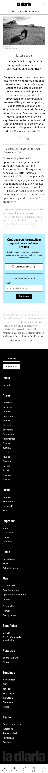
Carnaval (7, 407)
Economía (8, 429)
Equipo (6, 662)
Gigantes (7, 541)
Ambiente (8, 402)
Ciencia (7, 411)
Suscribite (11, 366)
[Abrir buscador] (43, 4)
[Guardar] (20, 138)
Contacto (7, 742)
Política (6, 465)
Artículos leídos (11, 568)
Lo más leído (9, 585)
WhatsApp (8, 693)
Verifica (7, 479)
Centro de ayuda (12, 724)
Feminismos (9, 438)
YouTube (7, 688)
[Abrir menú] (5, 4)
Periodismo (9, 558)
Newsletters (9, 679)
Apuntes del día (11, 590)
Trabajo (7, 475)
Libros (6, 452)
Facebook (8, 702)
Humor (6, 610)
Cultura (7, 420)
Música (6, 563)
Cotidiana (8, 416)
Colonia (7, 497)
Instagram (8, 697)
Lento (6, 537)
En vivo (6, 599)
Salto (5, 510)
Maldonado (9, 501)
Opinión (7, 461)
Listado (7, 632)
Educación (8, 434)
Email (8, 283)
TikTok (6, 706)
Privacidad (8, 737)
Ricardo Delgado (10, 149)
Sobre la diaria (11, 657)
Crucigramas (9, 615)
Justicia (7, 447)
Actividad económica (29, 11)
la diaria (13, 11)
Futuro (6, 443)
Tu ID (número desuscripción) (12, 639)
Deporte (7, 425)
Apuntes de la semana (15, 594)
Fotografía (8, 606)
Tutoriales (8, 728)
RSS (5, 684)
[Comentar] (27, 138)
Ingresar (11, 358)
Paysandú (8, 506)
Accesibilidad (10, 733)
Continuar (24, 296)
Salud (6, 470)
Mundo (6, 456)
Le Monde (8, 532)
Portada (7, 385)
